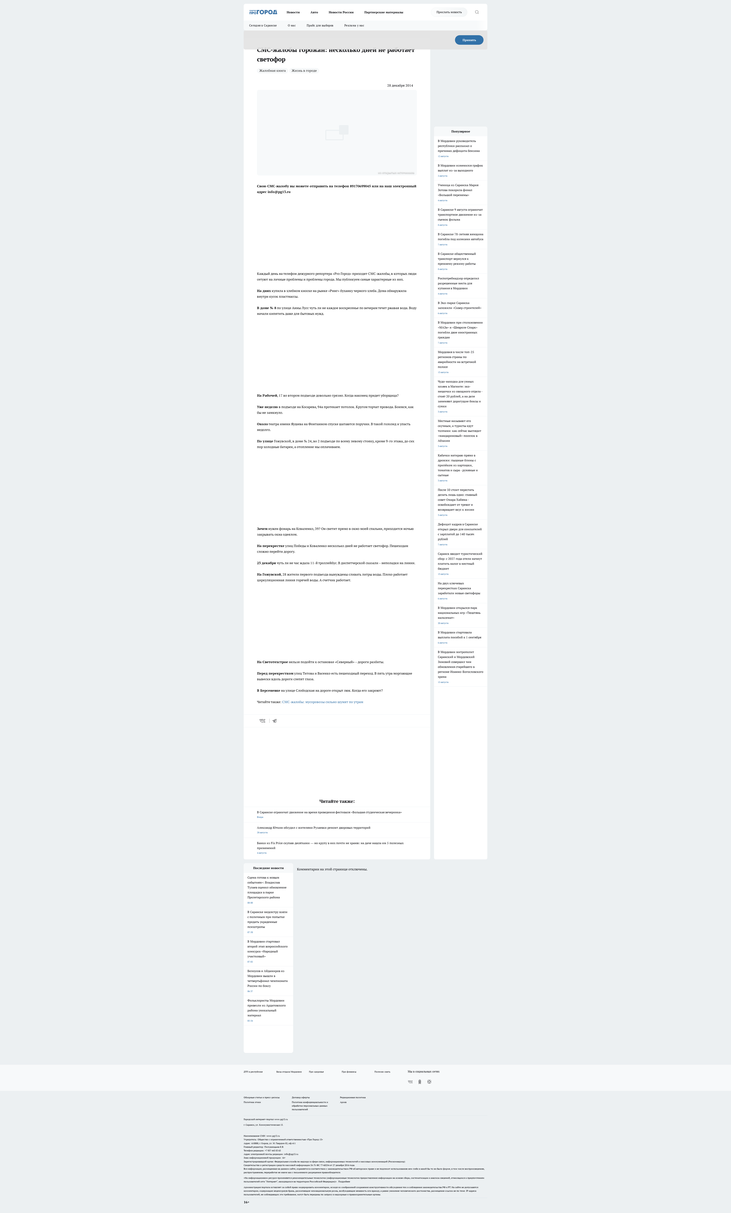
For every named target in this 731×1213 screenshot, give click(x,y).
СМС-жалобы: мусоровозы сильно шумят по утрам (322, 702)
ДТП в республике (253, 1071)
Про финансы (349, 1071)
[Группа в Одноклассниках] (420, 1082)
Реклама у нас (354, 25)
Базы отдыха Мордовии (289, 1071)
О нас (292, 25)
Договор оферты (301, 1097)
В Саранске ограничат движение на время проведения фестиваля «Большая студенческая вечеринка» (329, 814)
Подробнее (344, 1181)
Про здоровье (316, 1071)
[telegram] (276, 720)
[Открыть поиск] (477, 12)
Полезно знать (382, 1071)
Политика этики (252, 1102)
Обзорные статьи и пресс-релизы (262, 1097)
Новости (293, 12)
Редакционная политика (353, 1097)
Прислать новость (449, 12)
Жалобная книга (272, 70)
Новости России (341, 12)
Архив (343, 1102)
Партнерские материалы (383, 12)
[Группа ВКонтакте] (410, 1082)
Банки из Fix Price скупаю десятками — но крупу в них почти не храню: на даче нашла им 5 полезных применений (330, 847)
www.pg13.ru (281, 1119)
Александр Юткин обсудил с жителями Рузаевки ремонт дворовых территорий (313, 830)
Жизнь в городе (304, 70)
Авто (314, 12)
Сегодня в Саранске (263, 25)
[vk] (262, 720)
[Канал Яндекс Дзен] (429, 1082)
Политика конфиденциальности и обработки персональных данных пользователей (310, 1106)
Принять (469, 40)
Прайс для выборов (320, 25)
